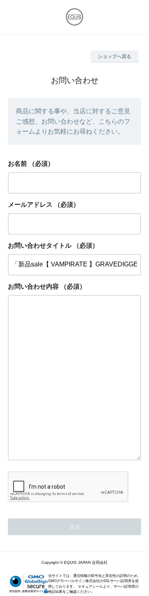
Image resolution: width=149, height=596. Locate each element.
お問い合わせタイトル (40, 245)
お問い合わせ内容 (33, 286)
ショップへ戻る (114, 56)
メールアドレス (30, 204)
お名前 (17, 163)
